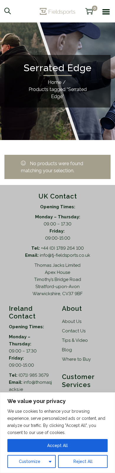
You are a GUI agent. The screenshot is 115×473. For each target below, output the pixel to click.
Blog (67, 349)
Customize (29, 461)
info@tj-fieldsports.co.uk (65, 255)
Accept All (57, 445)
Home (54, 82)
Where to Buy (76, 359)
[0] (89, 11)
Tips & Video (75, 340)
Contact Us (74, 331)
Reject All (83, 461)
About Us (71, 321)
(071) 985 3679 (34, 375)
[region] (57, 432)
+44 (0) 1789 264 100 (62, 248)
